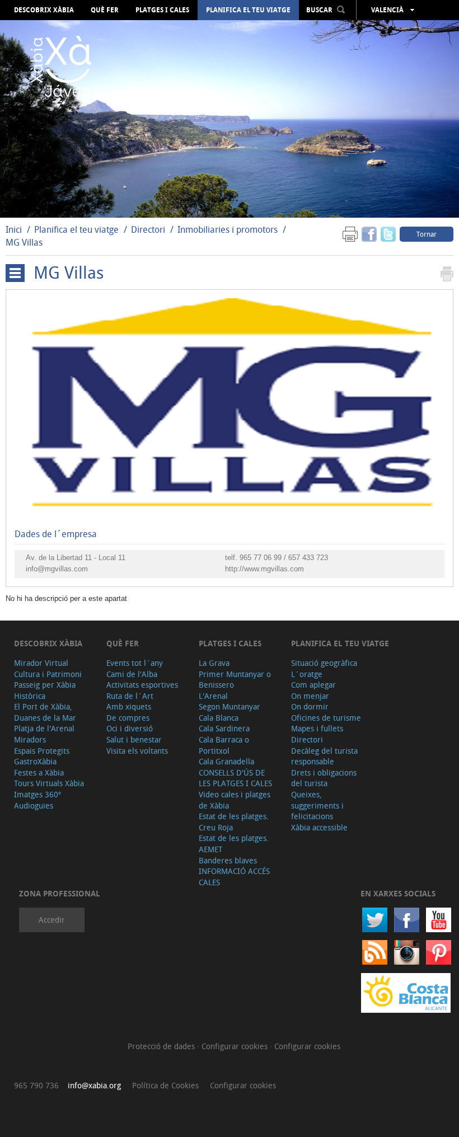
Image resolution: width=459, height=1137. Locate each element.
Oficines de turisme (326, 717)
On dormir (310, 706)
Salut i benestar (134, 739)
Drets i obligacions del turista (324, 778)
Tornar (426, 233)
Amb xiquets (128, 706)
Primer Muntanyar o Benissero (235, 679)
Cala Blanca (218, 717)
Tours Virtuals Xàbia (49, 783)
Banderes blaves (228, 860)
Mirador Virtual (41, 662)
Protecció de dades (162, 1046)
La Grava (214, 662)
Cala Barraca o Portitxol (224, 745)
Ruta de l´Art (129, 695)
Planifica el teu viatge (248, 10)
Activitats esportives (142, 684)
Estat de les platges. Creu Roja (234, 822)
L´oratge (306, 674)
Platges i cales (162, 10)
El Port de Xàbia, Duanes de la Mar (45, 712)
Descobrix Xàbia (44, 10)
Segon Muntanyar (229, 706)
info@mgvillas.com (57, 569)
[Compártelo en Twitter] (388, 233)
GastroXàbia (35, 761)
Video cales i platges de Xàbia (234, 800)
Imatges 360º (37, 794)
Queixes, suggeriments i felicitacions (317, 805)
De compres (127, 717)
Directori (149, 229)
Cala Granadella (226, 761)
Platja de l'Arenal (44, 728)
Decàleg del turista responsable (324, 756)
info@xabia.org (94, 1085)
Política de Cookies (165, 1085)
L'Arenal (213, 695)
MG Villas (24, 242)
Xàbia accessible (319, 827)
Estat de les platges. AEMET (234, 843)
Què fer (105, 10)
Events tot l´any (134, 662)
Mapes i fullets (317, 728)
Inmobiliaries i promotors (227, 229)
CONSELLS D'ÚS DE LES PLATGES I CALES (235, 778)
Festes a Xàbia (39, 772)
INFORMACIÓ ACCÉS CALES (234, 876)
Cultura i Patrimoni (48, 674)
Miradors (30, 739)
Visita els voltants (137, 750)
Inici (14, 229)
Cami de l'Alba (131, 674)
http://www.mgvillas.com (264, 569)
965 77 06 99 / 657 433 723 (284, 557)
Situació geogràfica (324, 662)
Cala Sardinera (224, 728)
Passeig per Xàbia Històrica (45, 690)
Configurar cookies (236, 1046)
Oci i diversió (129, 728)
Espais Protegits (41, 750)
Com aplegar (313, 684)
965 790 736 (36, 1085)
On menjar (310, 695)
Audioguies (33, 805)
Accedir (52, 919)
